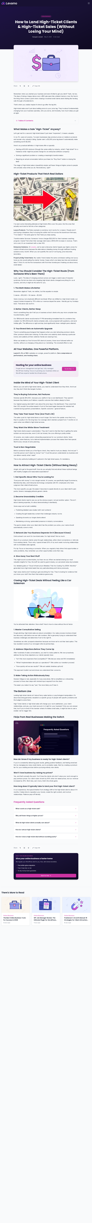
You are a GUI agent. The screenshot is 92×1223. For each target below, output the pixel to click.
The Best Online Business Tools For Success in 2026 (14, 919)
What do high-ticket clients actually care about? (33, 823)
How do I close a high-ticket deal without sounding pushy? (36, 837)
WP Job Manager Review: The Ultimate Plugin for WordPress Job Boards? (45, 920)
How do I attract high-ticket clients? (28, 830)
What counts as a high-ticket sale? (28, 808)
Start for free (45, 875)
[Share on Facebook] (28, 86)
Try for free (68, 369)
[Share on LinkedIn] (24, 86)
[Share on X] (20, 86)
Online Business (46, 16)
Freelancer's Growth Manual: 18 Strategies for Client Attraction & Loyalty (75, 920)
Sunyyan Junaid (37, 37)
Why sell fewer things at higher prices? (29, 816)
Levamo (33, 247)
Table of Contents (25, 120)
